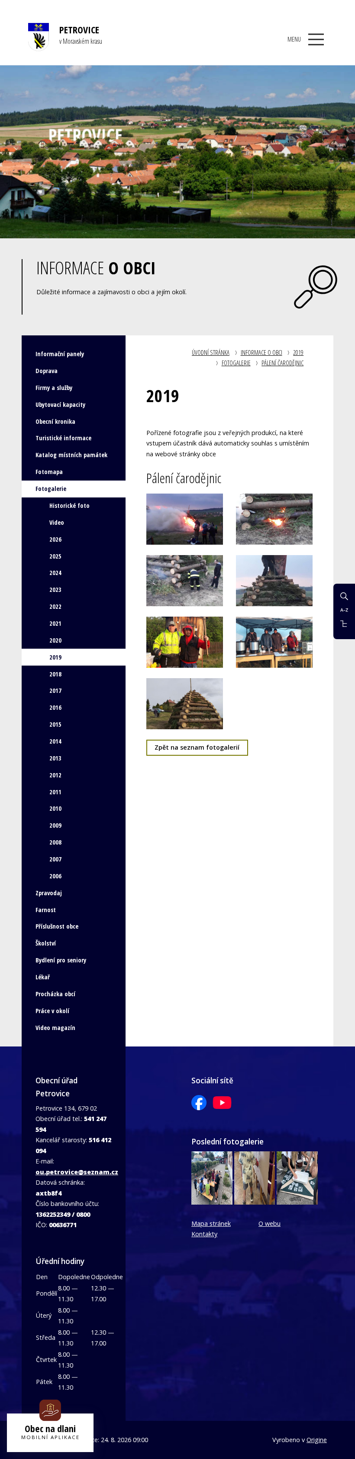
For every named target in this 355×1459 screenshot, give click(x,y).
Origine (317, 1440)
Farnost (46, 910)
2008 (55, 842)
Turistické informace (63, 438)
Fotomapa (49, 472)
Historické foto (69, 505)
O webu (269, 1223)
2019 (298, 352)
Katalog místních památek (71, 455)
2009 (55, 825)
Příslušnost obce (57, 926)
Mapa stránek (211, 1223)
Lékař (43, 977)
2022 (55, 606)
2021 (55, 623)
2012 (55, 775)
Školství (46, 943)
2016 (55, 707)
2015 (55, 724)
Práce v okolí (52, 1011)
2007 (55, 859)
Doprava (47, 371)
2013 (55, 758)
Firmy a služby (54, 387)
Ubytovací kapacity (60, 404)
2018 (55, 674)
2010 (55, 808)
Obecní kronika (55, 421)
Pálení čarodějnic (282, 363)
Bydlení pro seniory (61, 960)
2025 (55, 556)
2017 (55, 690)
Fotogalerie (236, 363)
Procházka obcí (55, 994)
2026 (55, 539)
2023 (55, 589)
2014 (55, 741)
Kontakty (204, 1234)
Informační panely (60, 354)
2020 (55, 640)
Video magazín (55, 1028)
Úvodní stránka (210, 352)
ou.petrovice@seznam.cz (77, 1172)
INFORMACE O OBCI (261, 352)
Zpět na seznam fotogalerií (197, 747)
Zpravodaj (49, 893)
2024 (55, 573)
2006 (55, 876)
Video (56, 522)
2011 (55, 792)
